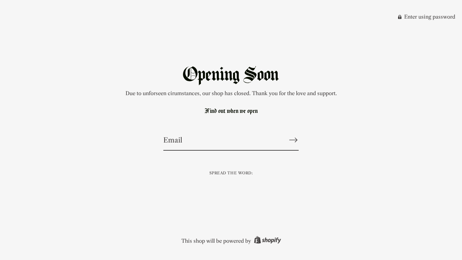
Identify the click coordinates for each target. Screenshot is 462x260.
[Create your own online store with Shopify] (266, 241)
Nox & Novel (231, 41)
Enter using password (429, 17)
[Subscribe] (293, 139)
